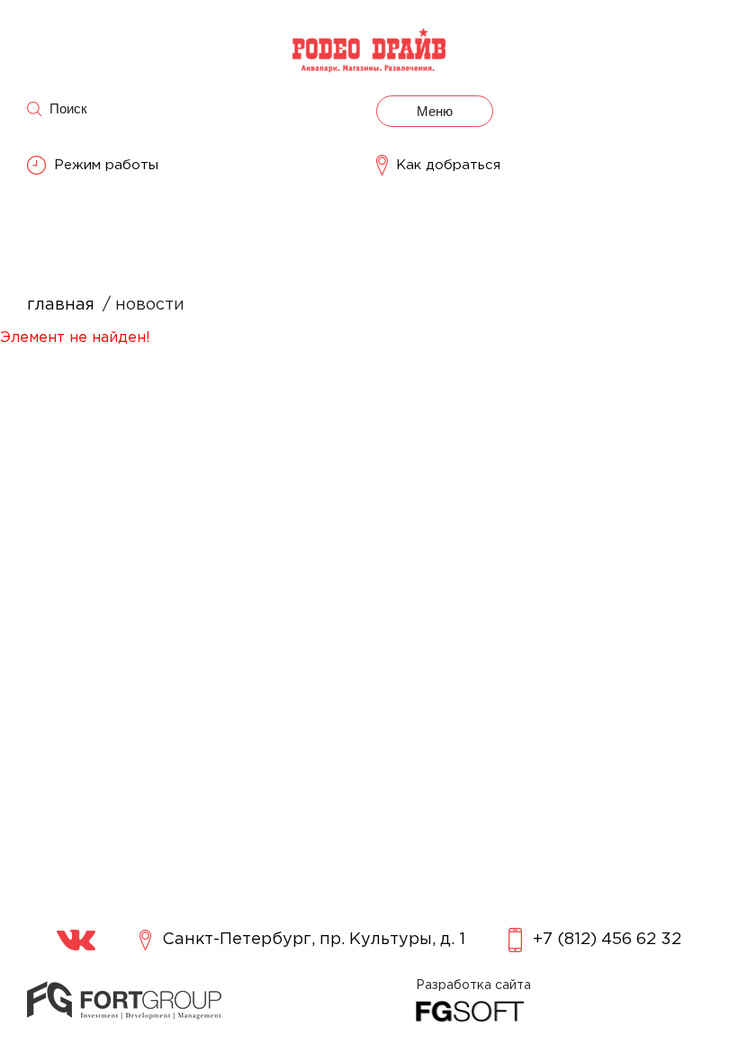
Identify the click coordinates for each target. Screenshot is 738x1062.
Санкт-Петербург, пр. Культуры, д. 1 (313, 939)
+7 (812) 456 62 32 (607, 939)
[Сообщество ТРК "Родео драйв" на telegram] (76, 940)
